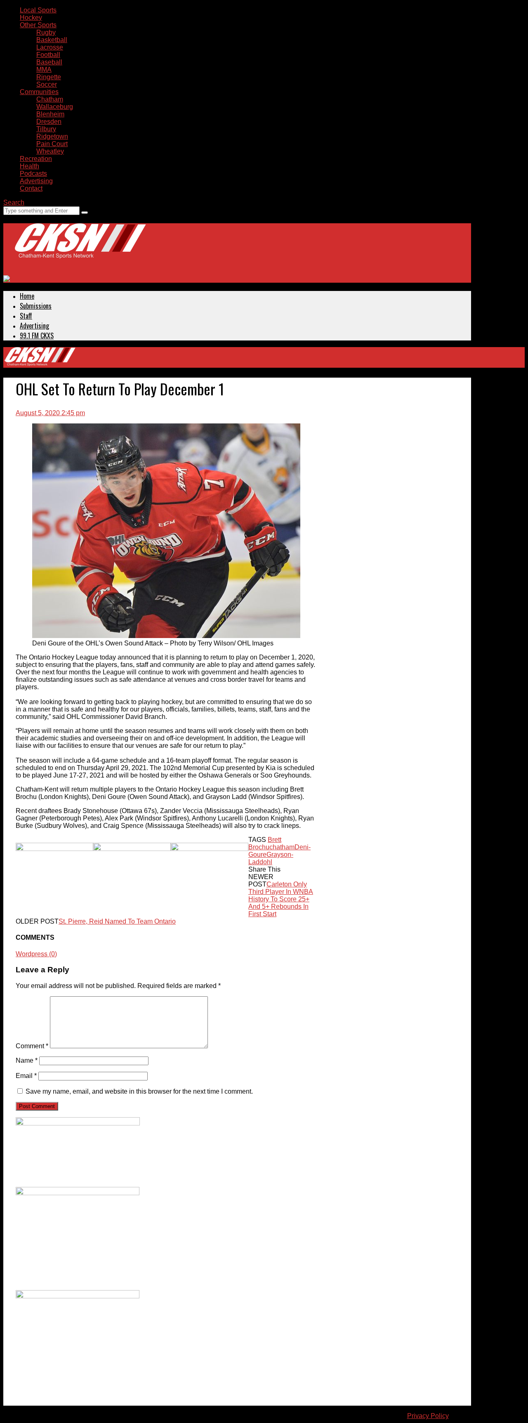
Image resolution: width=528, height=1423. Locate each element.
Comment (32, 1046)
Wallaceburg (54, 106)
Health (29, 166)
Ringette (48, 76)
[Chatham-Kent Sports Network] (79, 249)
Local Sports (38, 10)
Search (13, 202)
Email (26, 1075)
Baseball (49, 62)
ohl (267, 861)
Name (27, 1060)
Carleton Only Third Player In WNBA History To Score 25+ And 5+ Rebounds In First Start (280, 899)
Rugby (46, 32)
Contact (31, 188)
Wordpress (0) (36, 953)
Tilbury (46, 128)
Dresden (48, 121)
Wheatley (50, 151)
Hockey (31, 17)
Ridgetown (52, 136)
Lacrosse (49, 47)
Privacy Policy (428, 1415)
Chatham (49, 99)
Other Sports (38, 24)
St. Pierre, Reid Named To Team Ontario (117, 921)
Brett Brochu (264, 843)
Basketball (51, 39)
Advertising (36, 180)
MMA (44, 69)
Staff (26, 316)
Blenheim (50, 114)
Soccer (46, 84)
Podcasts (33, 173)
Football (48, 54)
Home (27, 296)
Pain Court (52, 143)
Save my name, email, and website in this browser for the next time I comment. (139, 1091)
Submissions (36, 306)
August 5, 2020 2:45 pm (50, 412)
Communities (39, 91)
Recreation (36, 158)
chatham (282, 847)
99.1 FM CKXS (37, 335)
